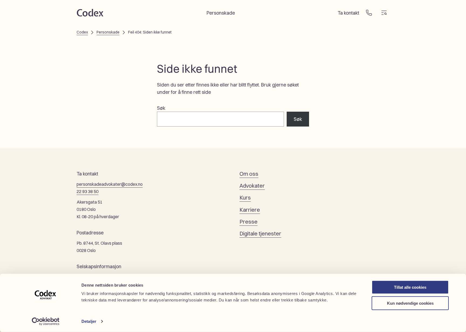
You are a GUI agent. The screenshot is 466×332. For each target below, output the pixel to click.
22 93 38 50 (87, 191)
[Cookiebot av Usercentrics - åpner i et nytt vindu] (45, 321)
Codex (82, 32)
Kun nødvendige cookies (410, 303)
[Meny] (384, 12)
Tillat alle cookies (410, 287)
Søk (161, 108)
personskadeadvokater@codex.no (110, 184)
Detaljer (88, 321)
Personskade (108, 32)
